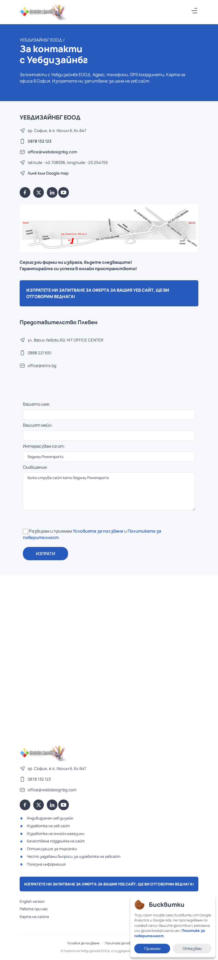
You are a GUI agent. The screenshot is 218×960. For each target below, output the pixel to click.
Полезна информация (46, 864)
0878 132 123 (40, 141)
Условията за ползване (98, 531)
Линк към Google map (48, 173)
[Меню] (194, 11)
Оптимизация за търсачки (52, 848)
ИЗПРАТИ (45, 554)
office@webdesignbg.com (52, 152)
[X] (38, 192)
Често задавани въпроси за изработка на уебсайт (73, 856)
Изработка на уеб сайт (48, 825)
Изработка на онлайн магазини (55, 833)
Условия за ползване (83, 943)
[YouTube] (63, 192)
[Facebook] (25, 192)
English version (32, 901)
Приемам (152, 948)
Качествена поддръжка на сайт (56, 840)
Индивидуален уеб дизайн (50, 818)
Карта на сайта (34, 916)
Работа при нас (34, 908)
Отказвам (192, 948)
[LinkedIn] (52, 192)
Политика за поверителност (128, 943)
